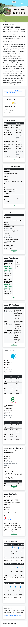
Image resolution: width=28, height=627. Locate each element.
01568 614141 (8, 312)
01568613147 (19, 135)
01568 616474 (8, 369)
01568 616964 (8, 228)
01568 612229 (8, 324)
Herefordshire (18, 91)
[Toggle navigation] (14, 2)
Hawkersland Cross (10, 92)
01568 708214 (8, 334)
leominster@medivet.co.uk (11, 463)
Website (6, 465)
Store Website (8, 371)
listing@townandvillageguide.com (12, 615)
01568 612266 (8, 462)
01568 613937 (8, 415)
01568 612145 (8, 219)
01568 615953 (8, 247)
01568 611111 (8, 237)
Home (5, 91)
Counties (11, 91)
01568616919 (19, 151)
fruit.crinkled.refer (8, 520)
